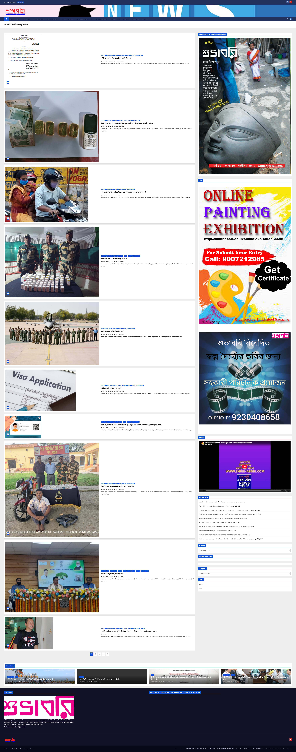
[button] (287, 19)
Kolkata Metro (38, 19)
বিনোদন (200, 588)
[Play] (201, 491)
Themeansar (33, 748)
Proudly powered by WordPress (11, 748)
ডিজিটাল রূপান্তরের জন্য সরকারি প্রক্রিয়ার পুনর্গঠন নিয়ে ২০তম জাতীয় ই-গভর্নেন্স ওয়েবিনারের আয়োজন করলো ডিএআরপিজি (224, 510)
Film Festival (206, 748)
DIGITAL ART (198, 748)
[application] (245, 466)
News (128, 55)
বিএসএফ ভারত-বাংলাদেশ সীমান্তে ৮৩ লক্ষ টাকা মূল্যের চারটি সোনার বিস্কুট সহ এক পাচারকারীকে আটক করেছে (128, 123)
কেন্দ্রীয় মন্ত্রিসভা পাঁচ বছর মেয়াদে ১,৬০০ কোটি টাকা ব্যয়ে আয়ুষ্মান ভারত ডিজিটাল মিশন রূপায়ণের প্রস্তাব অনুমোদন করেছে (131, 425)
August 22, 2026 (13, 681)
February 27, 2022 (107, 334)
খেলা (269, 748)
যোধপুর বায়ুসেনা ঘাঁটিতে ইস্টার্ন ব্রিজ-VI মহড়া (112, 331)
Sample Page (239, 748)
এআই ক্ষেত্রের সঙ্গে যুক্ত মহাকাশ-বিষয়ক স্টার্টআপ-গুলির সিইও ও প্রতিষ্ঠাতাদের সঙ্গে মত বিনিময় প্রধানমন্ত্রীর (221, 526)
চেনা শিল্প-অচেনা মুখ (275, 748)
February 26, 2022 (107, 576)
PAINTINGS (213, 748)
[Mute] (286, 491)
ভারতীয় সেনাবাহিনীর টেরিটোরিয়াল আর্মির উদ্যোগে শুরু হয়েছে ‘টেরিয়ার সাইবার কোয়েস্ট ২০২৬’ (218, 518)
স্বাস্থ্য (291, 748)
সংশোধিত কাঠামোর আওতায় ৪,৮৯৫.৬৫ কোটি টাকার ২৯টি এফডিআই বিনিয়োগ (215, 522)
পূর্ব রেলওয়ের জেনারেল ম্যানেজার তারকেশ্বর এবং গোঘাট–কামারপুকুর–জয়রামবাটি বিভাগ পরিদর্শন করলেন (219, 535)
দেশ (280, 748)
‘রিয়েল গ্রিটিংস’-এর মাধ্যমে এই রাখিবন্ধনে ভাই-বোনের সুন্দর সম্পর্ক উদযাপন (214, 506)
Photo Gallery (101, 19)
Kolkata (27, 19)
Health (126, 19)
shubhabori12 (120, 61)
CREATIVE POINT (52, 19)
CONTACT (145, 19)
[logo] (39, 707)
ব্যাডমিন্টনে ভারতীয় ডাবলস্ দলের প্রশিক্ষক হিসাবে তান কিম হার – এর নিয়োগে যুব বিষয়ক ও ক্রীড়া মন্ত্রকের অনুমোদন (129, 631)
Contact (182, 748)
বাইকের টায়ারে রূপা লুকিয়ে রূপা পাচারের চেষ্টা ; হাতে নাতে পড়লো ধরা (117, 486)
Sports (143, 628)
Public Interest (139, 55)
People (132, 55)
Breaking (103, 55)
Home (176, 748)
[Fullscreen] (288, 491)
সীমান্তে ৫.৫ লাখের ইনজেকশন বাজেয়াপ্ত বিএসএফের (114, 258)
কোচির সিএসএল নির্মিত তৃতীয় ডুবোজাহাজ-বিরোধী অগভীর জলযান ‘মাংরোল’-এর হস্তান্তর (217, 502)
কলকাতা (200, 584)
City (18, 19)
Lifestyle (135, 19)
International (122, 55)
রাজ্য (288, 748)
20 (103, 654)
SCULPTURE (247, 748)
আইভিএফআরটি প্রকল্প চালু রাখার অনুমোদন (111, 388)
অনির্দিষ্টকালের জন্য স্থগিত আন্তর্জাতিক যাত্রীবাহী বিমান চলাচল (116, 58)
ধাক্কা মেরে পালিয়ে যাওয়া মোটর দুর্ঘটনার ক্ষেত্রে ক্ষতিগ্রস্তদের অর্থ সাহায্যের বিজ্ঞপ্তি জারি (123, 192)
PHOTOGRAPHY (231, 748)
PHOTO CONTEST (67, 19)
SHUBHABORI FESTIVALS (84, 19)
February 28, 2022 (107, 61)
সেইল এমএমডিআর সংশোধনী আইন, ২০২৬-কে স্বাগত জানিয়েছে (212, 530)
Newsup (26, 748)
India (12, 19)
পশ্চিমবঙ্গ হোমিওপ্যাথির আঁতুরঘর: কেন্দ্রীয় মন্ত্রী (112, 574)
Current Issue (115, 19)
